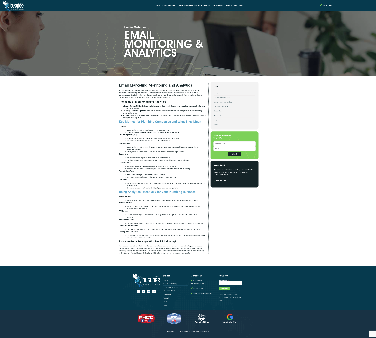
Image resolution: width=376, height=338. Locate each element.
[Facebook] (138, 291)
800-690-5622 (327, 5)
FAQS (235, 5)
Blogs (241, 5)
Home (158, 5)
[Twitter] (143, 291)
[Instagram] (148, 291)
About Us (229, 5)
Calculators (217, 5)
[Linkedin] (154, 291)
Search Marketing (168, 5)
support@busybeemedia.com (203, 293)
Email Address (224, 280)
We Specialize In (204, 5)
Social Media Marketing (188, 5)
